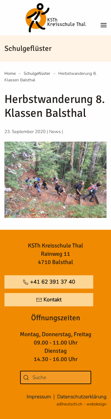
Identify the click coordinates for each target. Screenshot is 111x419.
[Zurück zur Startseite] (55, 17)
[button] (104, 17)
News (55, 132)
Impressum (39, 396)
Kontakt (53, 299)
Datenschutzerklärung (82, 396)
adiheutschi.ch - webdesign (82, 404)
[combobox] (55, 377)
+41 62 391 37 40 (52, 281)
